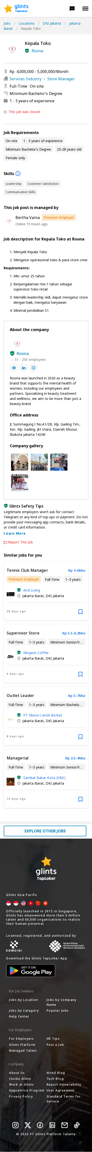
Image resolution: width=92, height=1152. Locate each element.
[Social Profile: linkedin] (23, 367)
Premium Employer (59, 217)
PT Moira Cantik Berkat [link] (42, 715)
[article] (46, 591)
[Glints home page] (16, 8)
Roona (37, 50)
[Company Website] (13, 367)
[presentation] (16, 8)
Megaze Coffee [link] (36, 652)
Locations (27, 23)
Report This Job (20, 542)
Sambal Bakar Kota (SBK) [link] (44, 777)
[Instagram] (15, 1125)
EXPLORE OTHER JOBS (45, 831)
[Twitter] (28, 1125)
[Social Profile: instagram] (33, 367)
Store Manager (61, 79)
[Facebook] (40, 1125)
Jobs (7, 23)
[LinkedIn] (52, 1125)
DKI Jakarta (52, 23)
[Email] (64, 1125)
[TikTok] (77, 1125)
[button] (72, 8)
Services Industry (25, 79)
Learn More (15, 533)
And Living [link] (31, 590)
